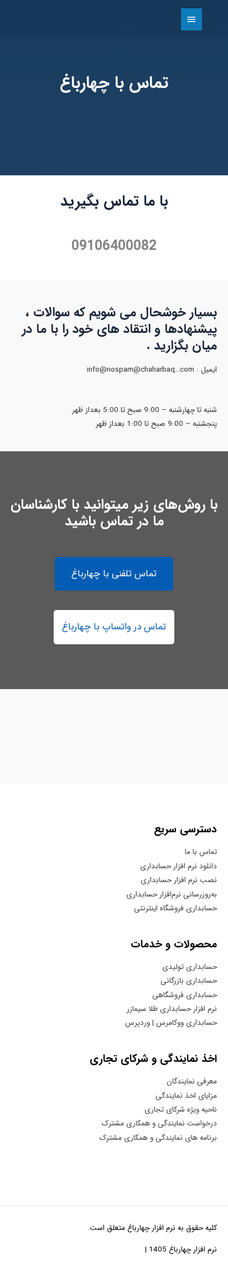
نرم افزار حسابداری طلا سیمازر (172, 1009)
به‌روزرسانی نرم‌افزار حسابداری (171, 894)
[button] (114, 574)
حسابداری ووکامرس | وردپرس (171, 1023)
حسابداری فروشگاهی (184, 995)
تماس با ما (201, 852)
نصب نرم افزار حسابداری (179, 880)
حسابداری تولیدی (189, 967)
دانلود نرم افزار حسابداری (178, 866)
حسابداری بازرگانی (188, 981)
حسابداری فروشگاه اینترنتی (175, 908)
